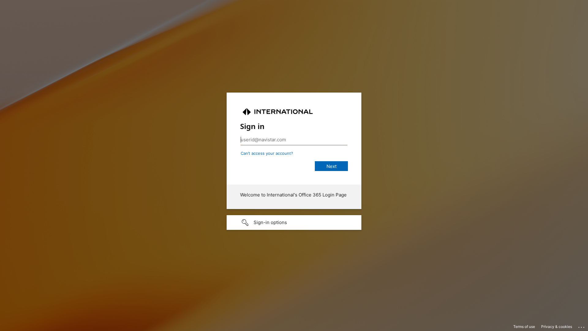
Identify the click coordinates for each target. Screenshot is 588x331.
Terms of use (524, 326)
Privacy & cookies (556, 326)
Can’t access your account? (267, 153)
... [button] (582, 326)
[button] (294, 222)
